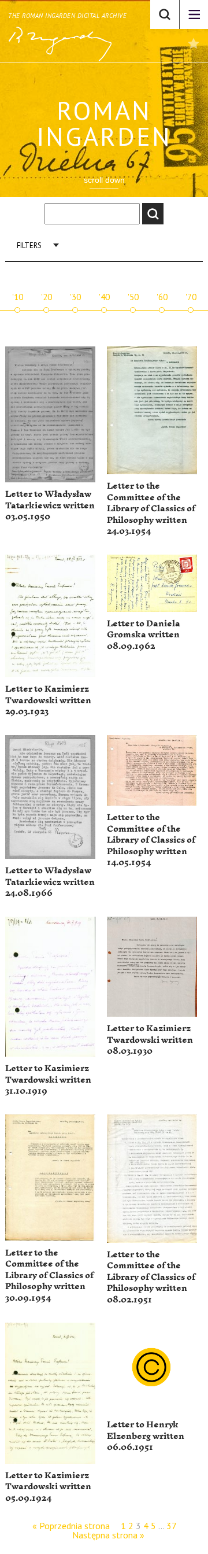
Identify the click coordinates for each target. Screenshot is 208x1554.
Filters (29, 245)
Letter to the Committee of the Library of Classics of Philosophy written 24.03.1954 (151, 508)
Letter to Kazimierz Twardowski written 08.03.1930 (150, 1039)
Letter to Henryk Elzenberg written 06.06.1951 (145, 1436)
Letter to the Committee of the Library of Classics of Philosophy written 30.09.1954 (49, 1275)
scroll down (104, 179)
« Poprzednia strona (71, 1525)
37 (171, 1525)
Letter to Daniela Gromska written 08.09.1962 (143, 635)
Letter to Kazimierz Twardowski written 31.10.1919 (48, 1079)
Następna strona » (108, 1535)
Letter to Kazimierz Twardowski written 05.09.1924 (48, 1487)
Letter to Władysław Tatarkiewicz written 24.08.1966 (50, 882)
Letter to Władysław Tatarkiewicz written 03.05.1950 (50, 505)
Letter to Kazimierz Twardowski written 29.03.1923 (48, 700)
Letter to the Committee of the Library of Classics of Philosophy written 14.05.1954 (151, 840)
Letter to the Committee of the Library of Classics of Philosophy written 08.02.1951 (151, 1277)
